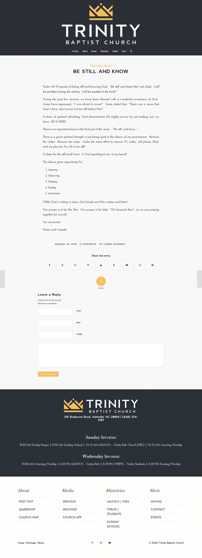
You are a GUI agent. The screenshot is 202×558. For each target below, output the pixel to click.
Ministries (115, 490)
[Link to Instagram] (101, 542)
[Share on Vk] (126, 265)
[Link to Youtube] (109, 542)
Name (79, 310)
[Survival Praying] (2, 279)
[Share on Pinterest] (88, 265)
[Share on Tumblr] (114, 265)
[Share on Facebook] (49, 265)
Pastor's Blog (101, 65)
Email (79, 322)
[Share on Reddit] (139, 265)
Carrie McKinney (115, 244)
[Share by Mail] (152, 265)
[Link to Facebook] (92, 542)
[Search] (130, 51)
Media (68, 490)
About (23, 490)
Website (79, 334)
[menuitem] (75, 51)
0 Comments (88, 244)
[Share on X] (62, 265)
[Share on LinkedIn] (101, 265)
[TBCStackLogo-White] (101, 23)
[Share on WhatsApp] (75, 265)
